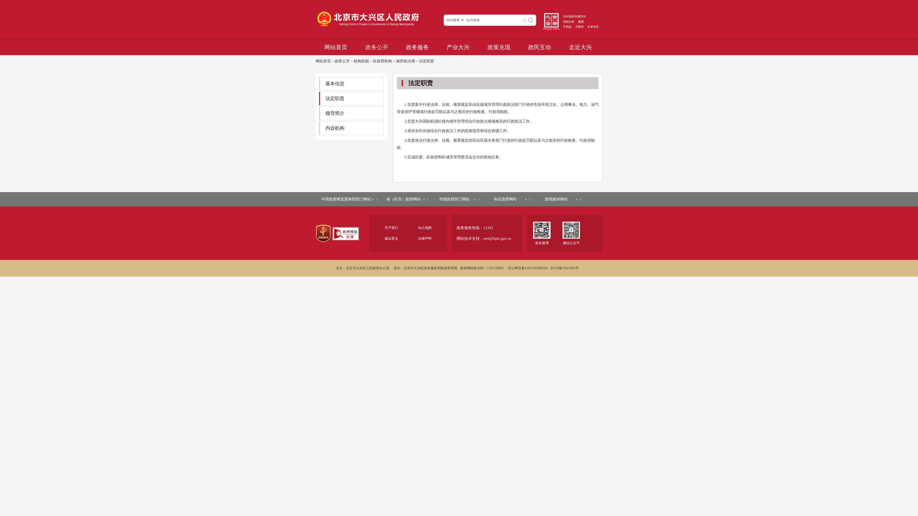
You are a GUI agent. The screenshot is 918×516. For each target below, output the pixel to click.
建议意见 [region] (391, 238)
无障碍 (579, 26)
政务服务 (417, 47)
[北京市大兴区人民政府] (368, 26)
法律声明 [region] (425, 238)
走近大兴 (580, 47)
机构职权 (361, 61)
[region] (323, 233)
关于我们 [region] (391, 228)
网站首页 (335, 47)
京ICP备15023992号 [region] (564, 268)
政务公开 (376, 47)
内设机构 (334, 128)
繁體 (581, 21)
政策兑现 (498, 47)
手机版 (567, 26)
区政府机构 (382, 61)
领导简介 (334, 113)
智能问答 (568, 21)
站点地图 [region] (425, 228)
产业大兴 (458, 47)
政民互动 (539, 47)
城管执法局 (405, 61)
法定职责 (426, 61)
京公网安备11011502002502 (528, 268)
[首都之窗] (551, 29)
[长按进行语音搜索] (525, 20)
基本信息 (334, 83)
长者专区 (593, 26)
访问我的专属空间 (574, 16)
